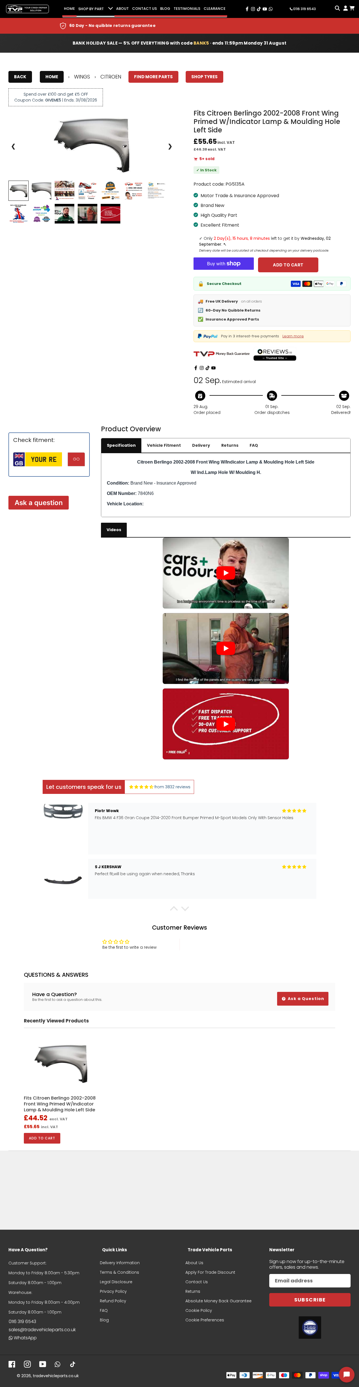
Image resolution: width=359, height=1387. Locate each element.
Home (69, 8)
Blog (165, 8)
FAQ (254, 445)
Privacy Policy (113, 1291)
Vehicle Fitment (164, 445)
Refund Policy (113, 1301)
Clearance (214, 8)
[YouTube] (213, 368)
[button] (174, 910)
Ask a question (39, 503)
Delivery (201, 445)
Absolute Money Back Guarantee (218, 1301)
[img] (141, 787)
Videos (114, 530)
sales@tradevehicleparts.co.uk (42, 1329)
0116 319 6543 (22, 1321)
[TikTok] (207, 368)
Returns (229, 445)
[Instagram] (201, 368)
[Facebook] (196, 368)
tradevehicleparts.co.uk (56, 1376)
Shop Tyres (204, 77)
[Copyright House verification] (310, 1327)
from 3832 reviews (172, 787)
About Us (194, 1263)
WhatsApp (25, 1338)
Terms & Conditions (119, 1272)
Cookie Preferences (204, 1320)
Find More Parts (153, 77)
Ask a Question (305, 998)
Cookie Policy (198, 1310)
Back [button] (20, 77)
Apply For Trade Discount (210, 1272)
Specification (121, 445)
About (122, 8)
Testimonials (187, 8)
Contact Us (144, 8)
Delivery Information (120, 1263)
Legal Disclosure (116, 1282)
